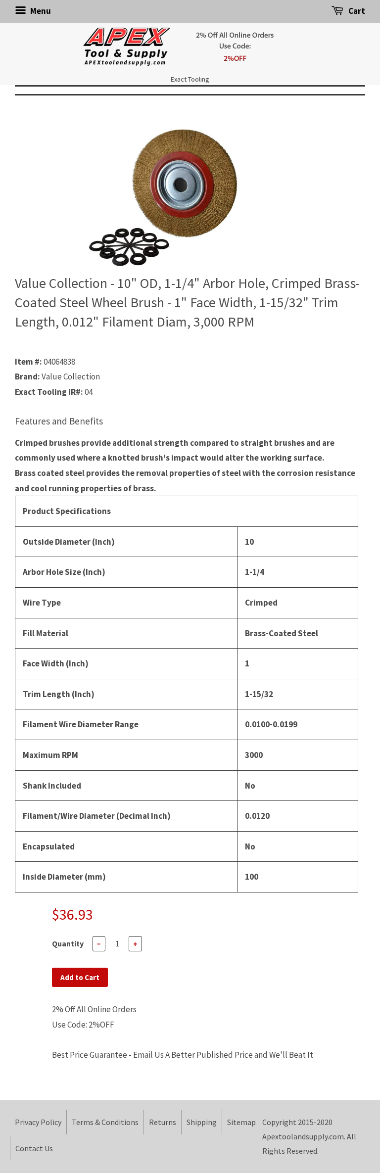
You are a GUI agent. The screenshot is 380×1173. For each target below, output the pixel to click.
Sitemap (241, 1122)
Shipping (202, 1122)
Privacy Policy (38, 1122)
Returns (162, 1122)
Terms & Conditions (105, 1122)
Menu (40, 10)
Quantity (68, 943)
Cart (356, 10)
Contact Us (34, 1148)
